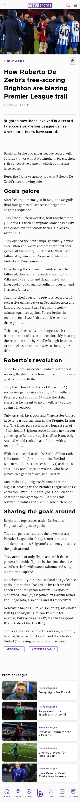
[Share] (72, 61)
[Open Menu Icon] (75, 5)
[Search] (68, 5)
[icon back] (4, 5)
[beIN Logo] (40, 5)
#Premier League (43, 649)
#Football (14, 649)
